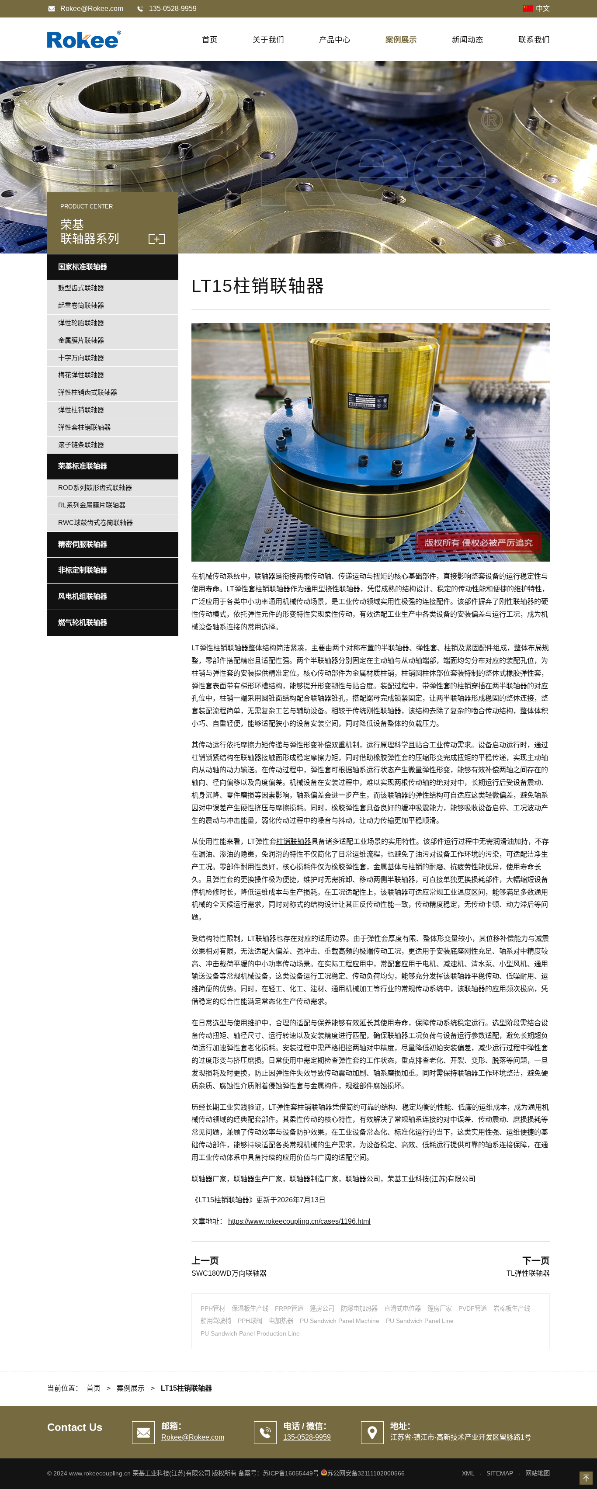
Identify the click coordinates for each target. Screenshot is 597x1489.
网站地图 (537, 1473)
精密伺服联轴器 (82, 544)
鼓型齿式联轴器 (81, 288)
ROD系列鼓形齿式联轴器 (95, 487)
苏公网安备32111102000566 (366, 1473)
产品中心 (335, 39)
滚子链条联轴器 (81, 444)
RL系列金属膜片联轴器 (91, 505)
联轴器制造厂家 (313, 1179)
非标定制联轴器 (82, 570)
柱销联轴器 (293, 841)
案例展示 (401, 39)
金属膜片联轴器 (81, 340)
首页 (210, 39)
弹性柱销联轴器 (223, 648)
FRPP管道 (289, 1308)
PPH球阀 (250, 1320)
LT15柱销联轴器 (223, 1200)
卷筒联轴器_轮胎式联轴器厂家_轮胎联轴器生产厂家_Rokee (84, 39)
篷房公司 (322, 1308)
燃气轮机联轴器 (82, 622)
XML (468, 1473)
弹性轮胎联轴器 (81, 322)
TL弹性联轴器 (528, 1273)
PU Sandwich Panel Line (420, 1320)
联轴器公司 (362, 1179)
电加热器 (281, 1320)
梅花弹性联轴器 (81, 374)
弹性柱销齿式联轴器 (87, 392)
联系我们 (534, 39)
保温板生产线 (250, 1308)
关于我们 (268, 39)
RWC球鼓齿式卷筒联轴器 (95, 522)
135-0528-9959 (307, 1437)
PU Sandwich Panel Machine (339, 1320)
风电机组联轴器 (82, 596)
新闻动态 (467, 39)
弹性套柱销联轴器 (262, 589)
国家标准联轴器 (82, 267)
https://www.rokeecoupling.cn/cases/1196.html (299, 1221)
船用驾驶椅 (216, 1320)
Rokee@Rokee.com (91, 8)
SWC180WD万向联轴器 (229, 1273)
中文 (543, 8)
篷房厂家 (439, 1308)
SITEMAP (499, 1473)
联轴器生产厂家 (257, 1179)
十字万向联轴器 (81, 357)
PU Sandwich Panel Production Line (250, 1333)
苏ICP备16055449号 (291, 1473)
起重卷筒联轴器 (81, 305)
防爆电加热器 (359, 1308)
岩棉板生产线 (511, 1308)
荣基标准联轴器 (82, 466)
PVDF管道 (472, 1308)
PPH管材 (213, 1308)
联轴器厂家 (208, 1179)
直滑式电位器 (402, 1308)
